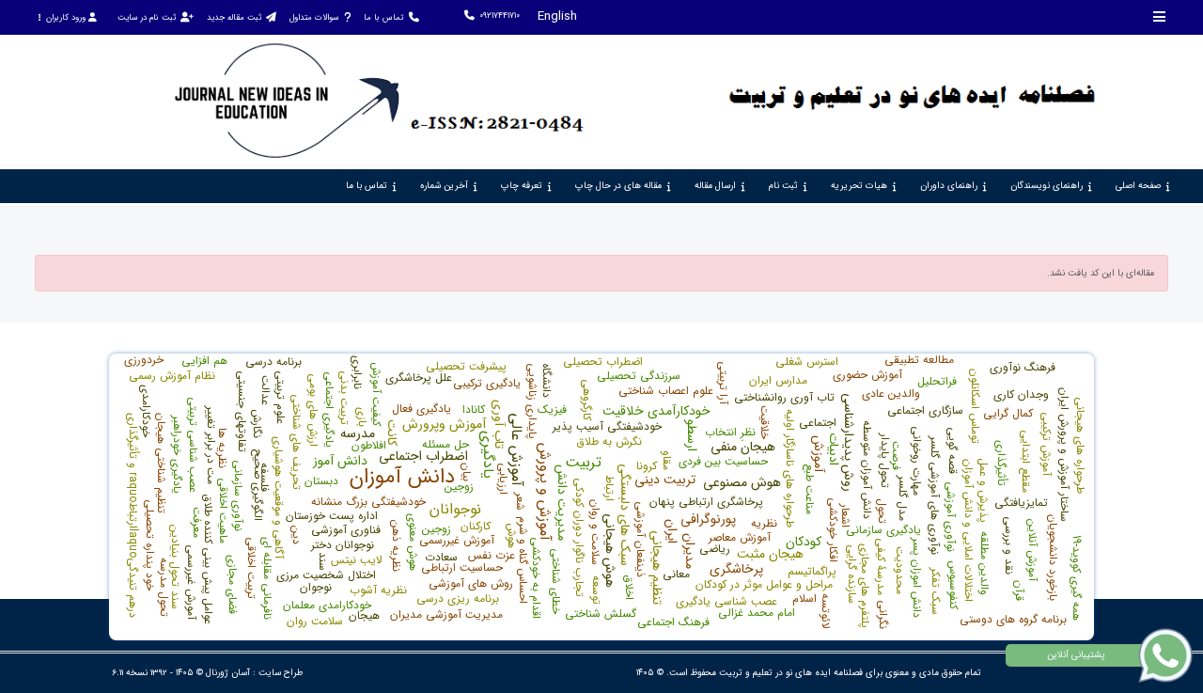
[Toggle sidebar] (1160, 16)
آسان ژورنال (228, 673)
